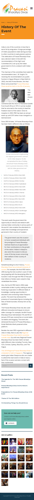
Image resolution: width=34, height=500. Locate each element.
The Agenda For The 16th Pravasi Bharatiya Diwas (15, 380)
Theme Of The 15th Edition (10, 398)
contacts (11, 423)
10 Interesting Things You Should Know (14, 403)
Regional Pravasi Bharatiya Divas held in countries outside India (15, 335)
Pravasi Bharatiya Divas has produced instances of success (15, 267)
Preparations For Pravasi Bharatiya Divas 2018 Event (16, 393)
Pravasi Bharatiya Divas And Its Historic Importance (14, 386)
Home (3, 22)
